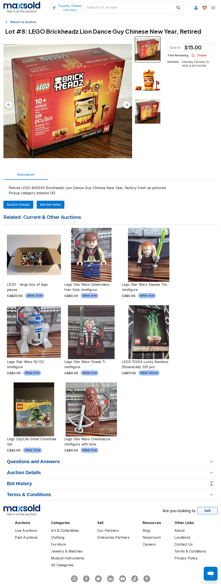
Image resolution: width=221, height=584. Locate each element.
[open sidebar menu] (213, 8)
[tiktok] (134, 579)
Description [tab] (26, 174)
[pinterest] (147, 579)
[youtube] (122, 579)
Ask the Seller (50, 204)
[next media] (126, 105)
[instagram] (74, 579)
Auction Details (18, 204)
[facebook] (86, 579)
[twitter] (98, 579)
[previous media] (9, 105)
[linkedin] (110, 579)
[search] (178, 7)
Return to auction (23, 22)
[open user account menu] (196, 8)
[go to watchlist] (204, 8)
